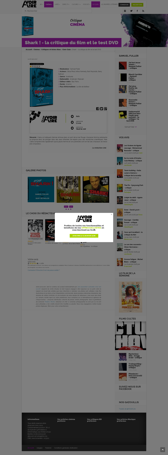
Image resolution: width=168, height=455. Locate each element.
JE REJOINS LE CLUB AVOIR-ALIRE (84, 236)
